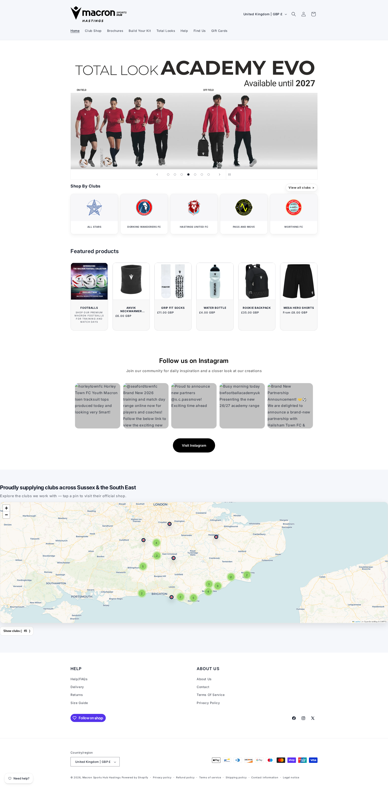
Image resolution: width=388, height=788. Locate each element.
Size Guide (79, 703)
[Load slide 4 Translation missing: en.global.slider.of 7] (188, 174)
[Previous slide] (157, 174)
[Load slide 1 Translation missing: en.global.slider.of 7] (168, 174)
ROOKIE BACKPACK (257, 307)
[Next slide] (220, 174)
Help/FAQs (79, 679)
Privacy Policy (208, 703)
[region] (194, 562)
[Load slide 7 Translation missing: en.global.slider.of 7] (208, 174)
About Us (204, 679)
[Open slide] (194, 107)
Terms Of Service (211, 695)
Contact (203, 687)
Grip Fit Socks (173, 307)
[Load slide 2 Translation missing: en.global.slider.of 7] (175, 174)
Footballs (89, 307)
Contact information (264, 777)
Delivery (77, 687)
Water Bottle (215, 307)
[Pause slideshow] (231, 174)
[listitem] (94, 214)
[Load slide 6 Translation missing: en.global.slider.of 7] (201, 174)
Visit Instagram (194, 445)
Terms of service (210, 777)
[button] (294, 14)
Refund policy (185, 777)
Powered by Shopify (135, 777)
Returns (77, 695)
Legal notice (291, 777)
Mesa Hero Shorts (299, 307)
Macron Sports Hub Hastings (101, 777)
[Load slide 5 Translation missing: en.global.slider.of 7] (195, 174)
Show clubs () (16, 631)
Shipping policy (236, 777)
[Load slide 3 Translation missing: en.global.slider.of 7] (181, 174)
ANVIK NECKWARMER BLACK (131, 309)
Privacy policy (162, 777)
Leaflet (357, 621)
